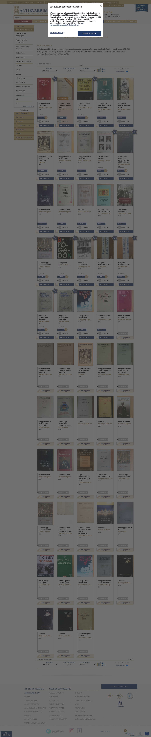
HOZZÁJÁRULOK (89, 33)
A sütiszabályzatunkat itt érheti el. (67, 24)
